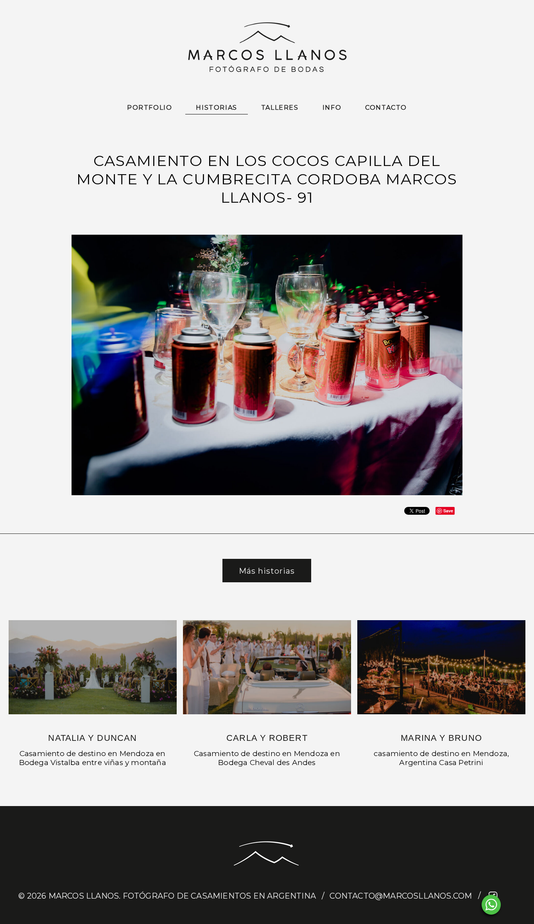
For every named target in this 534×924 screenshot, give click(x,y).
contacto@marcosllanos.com (401, 896)
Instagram (508, 896)
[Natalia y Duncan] (93, 667)
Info (332, 107)
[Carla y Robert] (267, 667)
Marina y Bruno (441, 738)
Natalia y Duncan (92, 738)
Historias (216, 107)
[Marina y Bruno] (441, 667)
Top (515, 905)
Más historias (267, 571)
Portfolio (149, 107)
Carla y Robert (266, 738)
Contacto (386, 107)
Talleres (280, 107)
